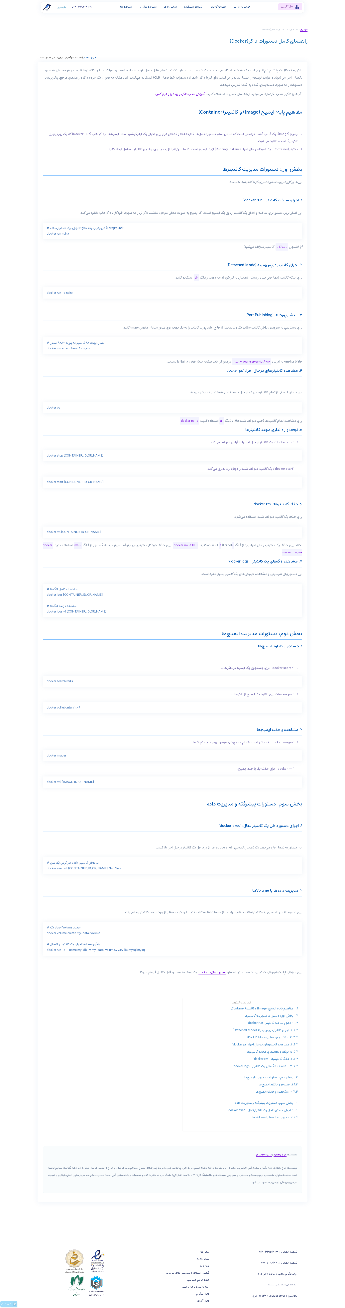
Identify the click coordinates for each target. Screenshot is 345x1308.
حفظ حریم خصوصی (198, 1279)
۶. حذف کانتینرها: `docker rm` (273, 1059)
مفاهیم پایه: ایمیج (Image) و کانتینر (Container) (262, 1008)
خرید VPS (244, 6)
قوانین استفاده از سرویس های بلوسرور (187, 1272)
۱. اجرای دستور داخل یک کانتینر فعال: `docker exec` (260, 1110)
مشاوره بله (126, 6)
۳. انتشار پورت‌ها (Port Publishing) (269, 1037)
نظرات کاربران (218, 6)
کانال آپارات (203, 1300)
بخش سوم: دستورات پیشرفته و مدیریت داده (264, 1103)
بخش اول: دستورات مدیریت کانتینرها (269, 1016)
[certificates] (85, 1273)
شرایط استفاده (193, 6)
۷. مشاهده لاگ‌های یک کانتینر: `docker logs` (262, 1066)
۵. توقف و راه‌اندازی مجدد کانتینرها (269, 1052)
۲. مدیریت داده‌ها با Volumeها (272, 1117)
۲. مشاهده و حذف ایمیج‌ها (274, 1092)
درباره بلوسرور (264, 1154)
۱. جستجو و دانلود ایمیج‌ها (276, 1084)
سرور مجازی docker (212, 972)
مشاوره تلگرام (148, 6)
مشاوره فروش (6, 1304)
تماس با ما (170, 6)
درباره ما (204, 1265)
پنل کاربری (287, 6)
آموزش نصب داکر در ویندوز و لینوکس (180, 94)
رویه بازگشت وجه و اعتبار (195, 1286)
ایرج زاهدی (89, 57)
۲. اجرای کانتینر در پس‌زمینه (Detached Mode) (262, 1030)
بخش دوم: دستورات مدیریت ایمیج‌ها (268, 1077)
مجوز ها (204, 1251)
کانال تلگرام (202, 1293)
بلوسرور (61, 7)
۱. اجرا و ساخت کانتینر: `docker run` (270, 1023)
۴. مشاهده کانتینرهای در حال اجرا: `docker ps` (262, 1044)
